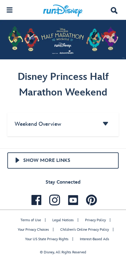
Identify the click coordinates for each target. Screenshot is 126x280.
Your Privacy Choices (33, 229)
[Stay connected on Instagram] (53, 200)
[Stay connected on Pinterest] (90, 200)
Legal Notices (63, 220)
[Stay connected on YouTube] (71, 200)
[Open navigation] (9, 9)
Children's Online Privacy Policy (84, 229)
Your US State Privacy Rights (47, 239)
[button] (114, 11)
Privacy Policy (95, 220)
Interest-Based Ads (94, 239)
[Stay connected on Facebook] (35, 200)
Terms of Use (30, 220)
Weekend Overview (38, 124)
